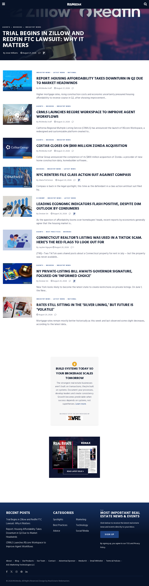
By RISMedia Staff (44, 88)
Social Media (82, 531)
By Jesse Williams (10, 53)
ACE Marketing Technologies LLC (20, 565)
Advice (56, 531)
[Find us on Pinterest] (22, 572)
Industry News (33, 27)
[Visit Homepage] (74, 4)
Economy (40, 198)
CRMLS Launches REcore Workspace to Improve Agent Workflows (85, 114)
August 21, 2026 (29, 53)
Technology (82, 525)
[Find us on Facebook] (6, 572)
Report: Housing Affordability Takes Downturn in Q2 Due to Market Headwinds (89, 81)
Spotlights (58, 520)
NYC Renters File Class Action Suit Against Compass (83, 175)
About (9, 561)
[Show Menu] (3, 4)
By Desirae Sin (42, 213)
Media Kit (82, 561)
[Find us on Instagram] (17, 572)
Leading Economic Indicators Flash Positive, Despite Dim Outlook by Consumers (88, 206)
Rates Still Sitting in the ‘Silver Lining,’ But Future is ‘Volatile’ (84, 307)
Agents (6, 27)
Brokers (17, 27)
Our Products (28, 561)
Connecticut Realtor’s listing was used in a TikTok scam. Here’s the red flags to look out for (89, 240)
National (72, 72)
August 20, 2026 (64, 180)
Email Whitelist (96, 561)
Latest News (59, 72)
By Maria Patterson (44, 180)
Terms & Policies (113, 561)
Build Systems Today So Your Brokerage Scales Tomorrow (74, 373)
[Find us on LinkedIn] (26, 572)
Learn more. (81, 404)
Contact (52, 561)
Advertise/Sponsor (67, 561)
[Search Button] (145, 4)
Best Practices (53, 232)
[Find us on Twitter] (11, 572)
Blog (17, 561)
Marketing (81, 520)
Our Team (41, 561)
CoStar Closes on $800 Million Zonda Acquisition (81, 146)
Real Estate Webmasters (58, 581)
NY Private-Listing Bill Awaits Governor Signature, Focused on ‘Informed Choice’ (84, 274)
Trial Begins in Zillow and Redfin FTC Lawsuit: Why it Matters (24, 521)
